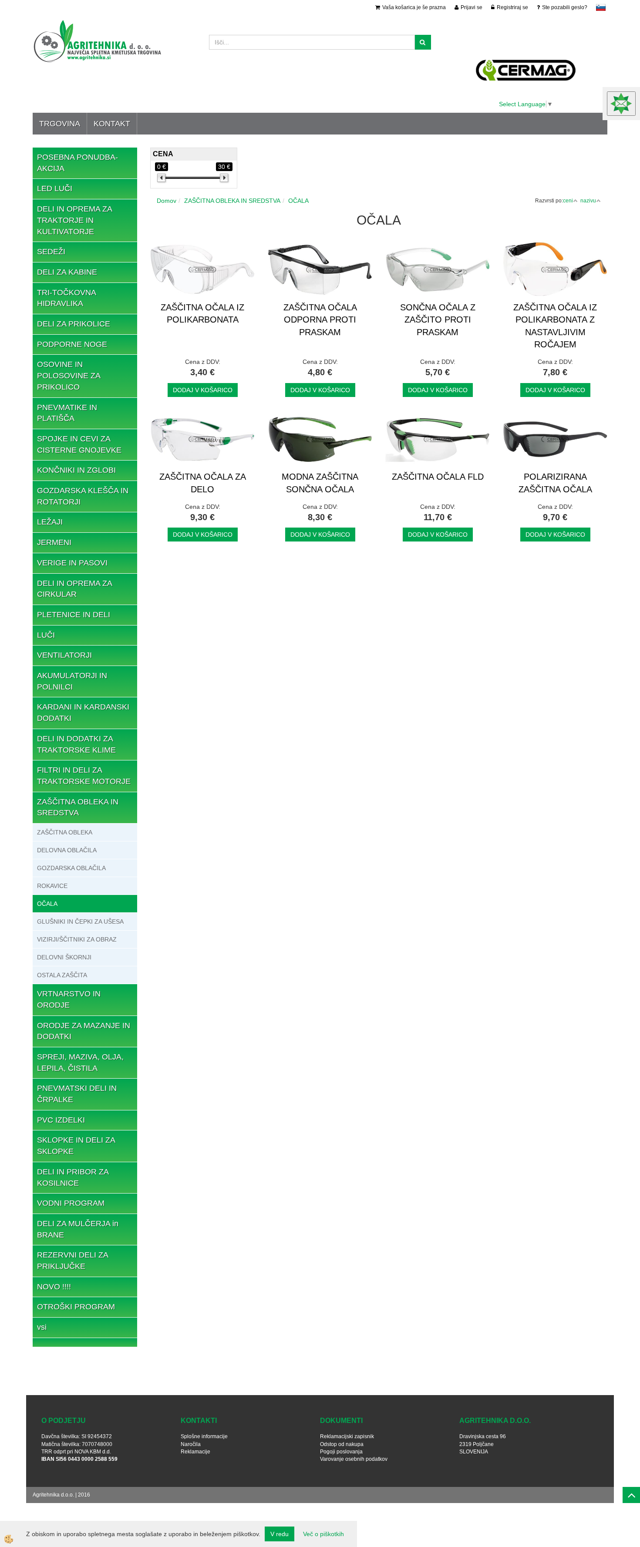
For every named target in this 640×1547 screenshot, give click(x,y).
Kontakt (112, 123)
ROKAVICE (52, 885)
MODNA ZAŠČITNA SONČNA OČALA (320, 483)
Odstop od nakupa (342, 1444)
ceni (568, 201)
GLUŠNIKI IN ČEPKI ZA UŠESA (80, 921)
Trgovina (59, 123)
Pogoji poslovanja (341, 1452)
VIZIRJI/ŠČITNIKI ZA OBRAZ (77, 939)
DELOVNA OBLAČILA (67, 850)
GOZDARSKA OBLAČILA (71, 867)
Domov (166, 200)
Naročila (191, 1444)
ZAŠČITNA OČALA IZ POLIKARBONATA (202, 314)
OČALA (47, 903)
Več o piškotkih (323, 1533)
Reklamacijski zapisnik (347, 1436)
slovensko (601, 7)
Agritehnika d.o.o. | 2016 (61, 1495)
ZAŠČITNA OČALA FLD (438, 476)
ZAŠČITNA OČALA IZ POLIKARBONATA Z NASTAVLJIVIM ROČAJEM (555, 326)
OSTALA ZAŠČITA (62, 975)
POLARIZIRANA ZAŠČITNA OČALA (555, 483)
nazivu (588, 201)
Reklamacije (195, 1452)
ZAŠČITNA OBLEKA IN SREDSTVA (232, 200)
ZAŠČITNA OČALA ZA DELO (202, 483)
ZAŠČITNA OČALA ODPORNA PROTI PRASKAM (320, 320)
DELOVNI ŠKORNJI (64, 957)
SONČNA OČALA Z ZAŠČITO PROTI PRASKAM (437, 320)
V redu (279, 1533)
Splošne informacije (204, 1436)
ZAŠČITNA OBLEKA (64, 832)
